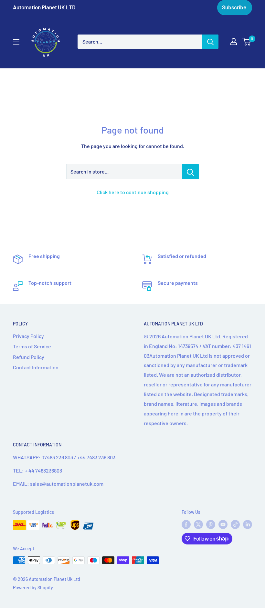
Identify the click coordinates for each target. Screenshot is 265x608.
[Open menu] (16, 42)
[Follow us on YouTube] (223, 524)
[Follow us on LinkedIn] (247, 524)
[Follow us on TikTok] (235, 524)
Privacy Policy (28, 336)
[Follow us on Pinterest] (210, 524)
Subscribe (234, 7)
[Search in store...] (190, 171)
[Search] (210, 42)
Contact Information (35, 367)
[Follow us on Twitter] (198, 524)
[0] (247, 41)
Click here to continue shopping (133, 192)
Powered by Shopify (33, 587)
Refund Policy (28, 357)
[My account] (233, 41)
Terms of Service (32, 346)
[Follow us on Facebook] (186, 524)
